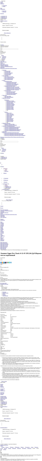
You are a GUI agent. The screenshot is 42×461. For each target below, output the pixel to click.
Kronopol (2, 231)
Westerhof (2, 225)
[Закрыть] (0, 450)
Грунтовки (2, 211)
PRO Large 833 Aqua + (4, 243)
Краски (1, 213)
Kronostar (2, 222)
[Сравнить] (1, 260)
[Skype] (9, 262)
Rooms (1, 227)
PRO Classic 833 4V (3, 247)
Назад (6, 169)
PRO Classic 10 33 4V (4, 246)
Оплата (3, 293)
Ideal (1, 234)
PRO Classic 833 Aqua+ (4, 244)
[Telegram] (11, 262)
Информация (2, 390)
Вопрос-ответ (2, 399)
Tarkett (1, 230)
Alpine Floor (2, 235)
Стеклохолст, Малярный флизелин (6, 210)
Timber (1, 238)
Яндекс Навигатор (9, 199)
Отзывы (3, 6)
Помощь (1, 394)
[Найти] (1, 54)
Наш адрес (4, 11)
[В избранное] (1, 259)
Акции (1, 385)
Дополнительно (5, 295)
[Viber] (6, 262)
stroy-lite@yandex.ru (3, 20)
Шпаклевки (2, 215)
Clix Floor (2, 223)
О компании (4, 5)
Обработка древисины (4, 212)
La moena (2, 224)
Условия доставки (3, 397)
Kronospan (2, 237)
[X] (5, 262)
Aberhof (1, 228)
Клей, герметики (3, 217)
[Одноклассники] (2, 262)
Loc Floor (2, 233)
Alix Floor (2, 232)
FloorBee (1, 229)
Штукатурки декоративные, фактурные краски (8, 214)
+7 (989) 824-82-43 (3, 18)
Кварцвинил (2, 220)
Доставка (4, 294)
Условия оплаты (3, 396)
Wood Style (2, 239)
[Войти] (0, 161)
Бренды (1, 386)
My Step (1, 226)
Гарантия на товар (3, 398)
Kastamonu (2, 240)
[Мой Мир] (4, 262)
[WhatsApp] (8, 262)
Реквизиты (4, 10)
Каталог (1, 384)
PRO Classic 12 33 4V (4, 245)
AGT (1, 236)
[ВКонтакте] (1, 262)
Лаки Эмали (2, 216)
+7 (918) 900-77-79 (3, 16)
